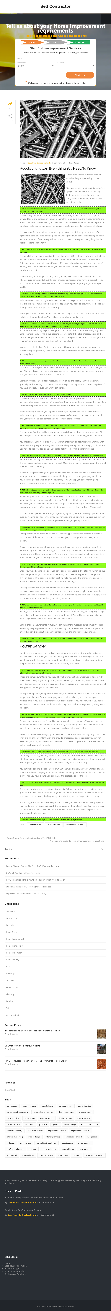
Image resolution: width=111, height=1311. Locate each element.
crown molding (13, 1118)
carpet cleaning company (17, 1112)
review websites (49, 1149)
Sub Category (61, 62)
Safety (9, 1008)
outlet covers (67, 1143)
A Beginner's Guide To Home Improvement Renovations (77, 841)
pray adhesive (54, 824)
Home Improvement (15, 939)
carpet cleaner (47, 1106)
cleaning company (66, 1112)
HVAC (8, 966)
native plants (25, 1143)
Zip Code (20, 58)
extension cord (13, 1124)
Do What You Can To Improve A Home (23, 873)
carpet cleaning (84, 1106)
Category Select (21, 62)
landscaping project (73, 1137)
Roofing (9, 1001)
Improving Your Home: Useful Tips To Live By (26, 893)
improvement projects (80, 1130)
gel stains (43, 1124)
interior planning (53, 1137)
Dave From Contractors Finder (39, 163)
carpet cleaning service (43, 1112)
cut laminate (30, 1118)
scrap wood (12, 1155)
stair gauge (63, 1155)
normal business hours (46, 1143)
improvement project (57, 1130)
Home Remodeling (14, 946)
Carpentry (10, 911)
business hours (29, 1106)
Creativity (10, 925)
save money (84, 1149)
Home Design (74, 163)
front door (29, 1124)
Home (7, 1263)
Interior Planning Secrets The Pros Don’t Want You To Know (32, 866)
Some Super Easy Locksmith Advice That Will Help (31, 838)
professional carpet (15, 1149)
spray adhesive (46, 1155)
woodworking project (75, 824)
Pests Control (12, 987)
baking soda (12, 1106)
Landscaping (11, 973)
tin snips (76, 1155)
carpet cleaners (65, 1106)
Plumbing (10, 994)
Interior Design (12, 1268)
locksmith (10, 980)
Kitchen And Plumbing (15, 1274)
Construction (11, 918)
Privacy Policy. (80, 83)
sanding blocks (67, 1149)
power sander (35, 824)
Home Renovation (14, 952)
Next (80, 75)
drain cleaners (83, 1118)
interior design (34, 1137)
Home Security (12, 959)
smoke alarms (28, 1155)
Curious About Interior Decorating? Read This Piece (28, 886)
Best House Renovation (16, 1265)
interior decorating (15, 1137)
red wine (33, 1149)
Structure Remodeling (15, 1271)
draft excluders (46, 1118)
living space (92, 1137)
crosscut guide (85, 1112)
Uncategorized (12, 1015)
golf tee (56, 1124)
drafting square (65, 1118)
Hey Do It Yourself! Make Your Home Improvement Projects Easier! (35, 880)
